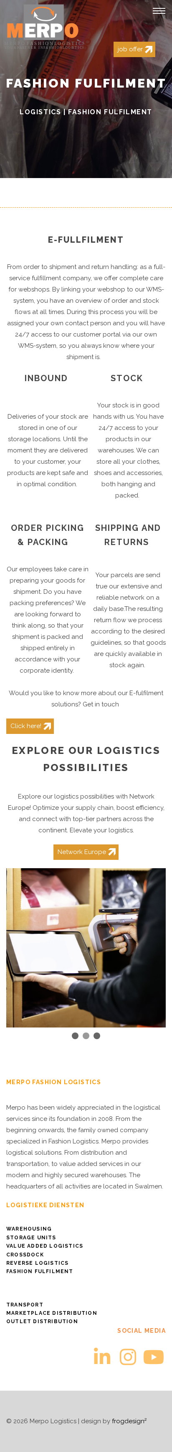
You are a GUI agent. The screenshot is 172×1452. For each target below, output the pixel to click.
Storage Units (31, 1238)
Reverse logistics (37, 1263)
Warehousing (29, 1229)
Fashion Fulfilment (39, 1271)
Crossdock (25, 1255)
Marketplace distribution (51, 1313)
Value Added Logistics (44, 1246)
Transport (24, 1305)
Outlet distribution (42, 1321)
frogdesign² (129, 1421)
